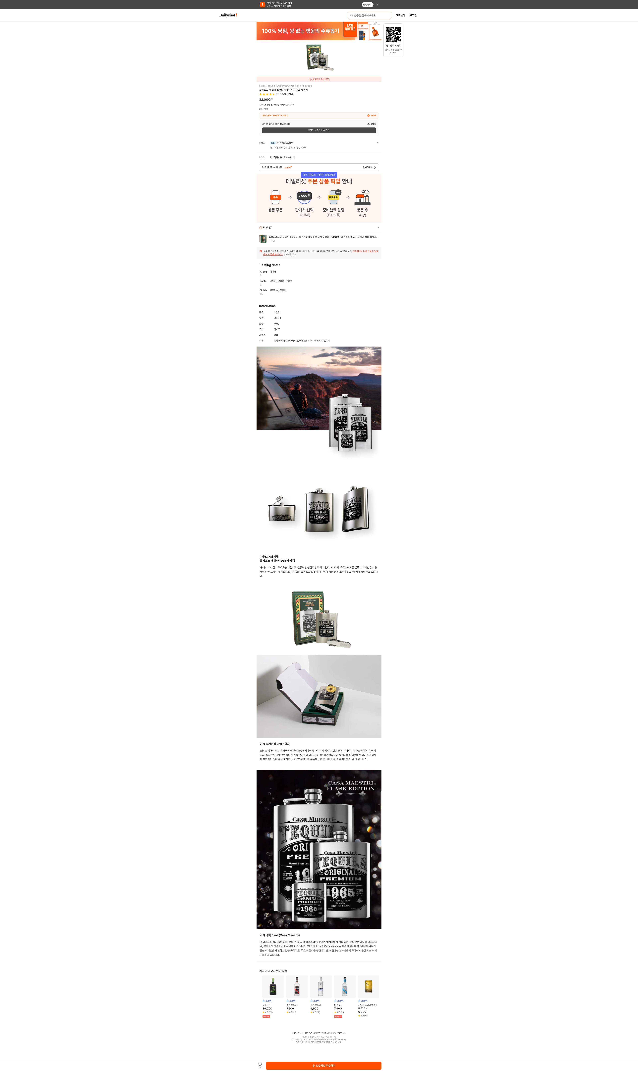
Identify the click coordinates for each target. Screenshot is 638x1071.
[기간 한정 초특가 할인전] (319, 30)
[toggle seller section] (377, 143)
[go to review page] (378, 228)
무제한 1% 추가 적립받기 (317, 130)
